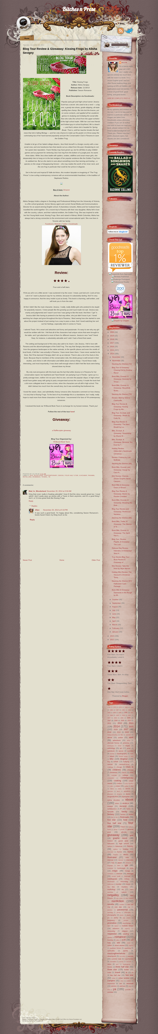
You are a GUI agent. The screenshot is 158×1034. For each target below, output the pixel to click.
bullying (126, 762)
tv (132, 972)
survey (121, 961)
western (114, 986)
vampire (111, 980)
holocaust (110, 852)
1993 (108, 712)
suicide (130, 956)
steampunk (111, 956)
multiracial (110, 884)
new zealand (129, 898)
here (72, 412)
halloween (110, 844)
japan (120, 863)
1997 (131, 712)
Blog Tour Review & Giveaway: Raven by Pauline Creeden (121, 493)
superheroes (129, 959)
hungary (115, 854)
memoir (119, 874)
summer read (116, 959)
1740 (108, 707)
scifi (124, 940)
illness (125, 855)
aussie (121, 751)
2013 (112, 636)
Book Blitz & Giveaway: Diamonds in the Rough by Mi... (122, 592)
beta (132, 756)
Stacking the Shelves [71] (122, 364)
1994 (114, 712)
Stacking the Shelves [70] (122, 394)
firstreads (124, 817)
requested (112, 934)
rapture (116, 926)
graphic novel (120, 838)
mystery (124, 887)
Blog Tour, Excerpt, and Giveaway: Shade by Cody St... (121, 415)
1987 (117, 710)
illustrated (111, 857)
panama (91, 475)
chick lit (129, 767)
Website (57, 224)
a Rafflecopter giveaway (61, 430)
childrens (116, 769)
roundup (110, 940)
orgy (129, 907)
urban (113, 978)
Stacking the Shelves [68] (122, 518)
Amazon (66, 190)
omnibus (121, 904)
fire (117, 817)
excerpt (123, 806)
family (124, 811)
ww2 (108, 989)
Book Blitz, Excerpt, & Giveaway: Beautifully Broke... (121, 388)
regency (127, 928)
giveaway (83, 475)
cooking (117, 780)
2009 (122, 721)
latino (118, 865)
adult (131, 737)
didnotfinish (127, 791)
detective (110, 791)
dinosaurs (110, 794)
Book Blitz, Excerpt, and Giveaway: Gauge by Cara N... (121, 469)
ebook (61, 475)
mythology (111, 889)
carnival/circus (124, 764)
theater (109, 967)
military (126, 879)
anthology (111, 748)
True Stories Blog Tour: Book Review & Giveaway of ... (121, 559)
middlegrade (112, 879)
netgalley (113, 895)
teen (117, 964)
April (114, 621)
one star (118, 907)
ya (49, 477)
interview (129, 860)
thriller (126, 970)
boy (108, 762)
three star (112, 969)
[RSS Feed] (120, 30)
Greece (110, 841)
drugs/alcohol (112, 797)
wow (129, 986)
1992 (129, 710)
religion (125, 931)
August (115, 607)
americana (110, 745)
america (126, 743)
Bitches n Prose (79, 8)
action (120, 737)
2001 (129, 715)
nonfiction (118, 901)
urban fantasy (123, 978)
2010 (129, 721)
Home (26, 38)
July (114, 610)
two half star (115, 975)
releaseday (111, 931)
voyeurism (111, 983)
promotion (112, 923)
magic (115, 870)
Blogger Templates (27, 1019)
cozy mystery (129, 783)
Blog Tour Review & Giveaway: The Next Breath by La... (120, 424)
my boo (111, 887)
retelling (27, 477)
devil (118, 791)
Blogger (125, 696)
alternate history (113, 743)
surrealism (113, 961)
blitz (112, 759)
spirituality (111, 951)
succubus (122, 956)
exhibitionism (112, 809)
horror (119, 852)
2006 (128, 718)
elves (117, 803)
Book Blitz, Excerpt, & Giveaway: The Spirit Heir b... (121, 533)
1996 (125, 712)
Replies (34, 506)
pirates (122, 915)
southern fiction (115, 948)
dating (119, 788)
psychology (127, 923)
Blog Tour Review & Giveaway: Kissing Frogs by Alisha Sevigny (60, 50)
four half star (71, 475)
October (115, 599)
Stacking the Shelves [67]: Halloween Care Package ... (122, 583)
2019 (112, 336)
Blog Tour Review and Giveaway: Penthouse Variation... (121, 511)
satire (117, 940)
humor (130, 851)
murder (119, 884)
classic (124, 772)
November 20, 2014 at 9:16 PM (55, 510)
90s (122, 735)
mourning (124, 881)
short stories (120, 945)
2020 (112, 332)
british (116, 762)
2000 (123, 715)
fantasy (110, 814)
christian (130, 770)
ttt (126, 972)
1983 (126, 707)
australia (130, 751)
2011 (109, 723)
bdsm (112, 756)
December (116, 357)
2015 (112, 350)
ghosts (124, 832)
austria (112, 753)
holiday (125, 849)
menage (130, 874)
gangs (116, 829)
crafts (111, 786)
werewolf (129, 983)
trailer (109, 972)
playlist (129, 915)
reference (116, 928)
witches (122, 986)
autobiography (122, 754)
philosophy (127, 912)
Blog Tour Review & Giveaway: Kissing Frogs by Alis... (120, 406)
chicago (119, 767)
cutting (126, 786)
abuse (109, 737)
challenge (110, 767)
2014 (31, 475)
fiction (131, 814)
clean (131, 772)
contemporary (50, 475)
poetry (116, 918)
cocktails (114, 775)
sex (118, 942)
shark (128, 943)
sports (125, 951)
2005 (121, 718)
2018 (112, 339)
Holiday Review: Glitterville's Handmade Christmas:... (122, 451)
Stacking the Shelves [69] (122, 464)
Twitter (64, 224)
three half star (122, 967)
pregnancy (111, 920)
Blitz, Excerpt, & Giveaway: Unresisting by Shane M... (121, 433)
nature (124, 892)
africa (128, 740)
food (125, 820)
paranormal (122, 909)
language (110, 865)
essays (110, 806)
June (114, 614)
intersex (120, 860)
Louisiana (110, 868)
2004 (115, 718)
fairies (128, 809)
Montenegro (111, 881)
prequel (126, 920)
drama (128, 794)
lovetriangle (121, 868)
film (112, 817)
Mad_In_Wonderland (37, 491)
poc (108, 918)
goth (131, 835)
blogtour (38, 475)
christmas (113, 772)
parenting (110, 912)
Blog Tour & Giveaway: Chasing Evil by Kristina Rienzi (122, 370)
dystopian (126, 797)
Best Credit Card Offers (60, 1019)
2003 (108, 718)
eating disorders (113, 800)
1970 (114, 707)
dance (112, 788)
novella (110, 904)
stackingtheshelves (116, 953)
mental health (116, 876)
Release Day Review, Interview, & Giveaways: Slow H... (122, 550)
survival (128, 961)
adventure (117, 740)
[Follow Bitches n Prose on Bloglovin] (118, 233)
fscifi (129, 827)
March (115, 625)
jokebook (128, 863)
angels (127, 746)
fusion (109, 829)
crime (118, 786)
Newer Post (27, 560)
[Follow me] (129, 30)
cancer (110, 764)
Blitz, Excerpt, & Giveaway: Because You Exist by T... (122, 442)
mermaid (127, 876)
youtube (128, 989)
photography (111, 915)
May (114, 617)
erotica (125, 803)
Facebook (49, 224)
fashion (123, 814)
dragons (119, 794)
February (116, 628)
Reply (31, 501)
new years (119, 898)
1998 (111, 715)
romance (36, 477)
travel (44, 477)
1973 (120, 707)
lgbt (126, 865)
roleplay (109, 937)
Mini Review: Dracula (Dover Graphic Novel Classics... (121, 478)
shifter (109, 945)
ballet (131, 753)
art (121, 748)
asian (129, 748)
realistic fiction (127, 926)
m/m (131, 868)
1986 (111, 710)
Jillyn (37, 510)
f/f (121, 809)
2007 (109, 721)
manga (127, 871)
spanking (127, 948)
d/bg (132, 786)
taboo (109, 964)
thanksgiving (126, 964)
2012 (112, 640)
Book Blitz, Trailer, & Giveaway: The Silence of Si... (122, 524)
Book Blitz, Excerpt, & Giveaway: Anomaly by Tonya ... (121, 379)
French (123, 827)
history (130, 846)
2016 (112, 346)
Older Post (96, 560)
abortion (128, 735)
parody (119, 912)
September (116, 603)
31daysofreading (112, 735)
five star (111, 820)
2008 (116, 721)
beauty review (123, 756)
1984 (131, 707)
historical (118, 846)
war (120, 983)
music (128, 884)
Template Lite (39, 1021)
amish (119, 745)
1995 (119, 712)
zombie (110, 992)
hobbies (115, 849)
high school (124, 844)
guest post (123, 841)
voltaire (129, 981)
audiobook (111, 751)
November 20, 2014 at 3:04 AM (59, 491)
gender (122, 829)
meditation (110, 873)
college (125, 775)
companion (110, 778)
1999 (117, 715)
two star (129, 975)
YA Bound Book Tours (61, 442)
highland (109, 846)
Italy (112, 863)
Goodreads (73, 224)
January (115, 632)
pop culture (126, 918)
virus (121, 981)
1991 (123, 710)
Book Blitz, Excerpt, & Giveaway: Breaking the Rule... (122, 502)
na (123, 889)
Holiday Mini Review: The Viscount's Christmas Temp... (122, 574)
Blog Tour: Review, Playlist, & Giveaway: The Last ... (121, 541)
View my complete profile (118, 98)
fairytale (110, 812)
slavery (131, 945)
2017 (112, 343)
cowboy (119, 783)
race (108, 926)
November (116, 361)
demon (127, 789)
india (127, 857)
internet (110, 860)
